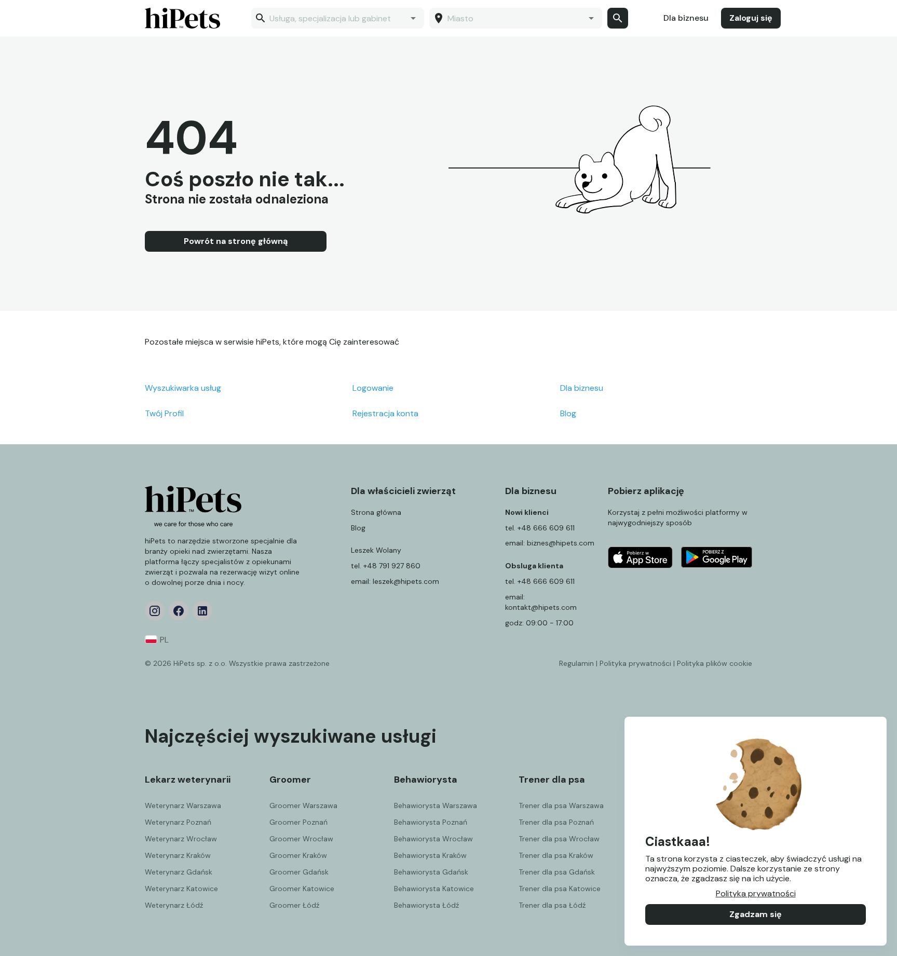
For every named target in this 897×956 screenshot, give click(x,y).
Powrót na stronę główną (236, 241)
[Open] (413, 18)
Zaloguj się (750, 17)
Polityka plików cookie (714, 663)
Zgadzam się (755, 914)
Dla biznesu (686, 17)
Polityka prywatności (756, 893)
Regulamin (576, 663)
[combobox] (336, 18)
